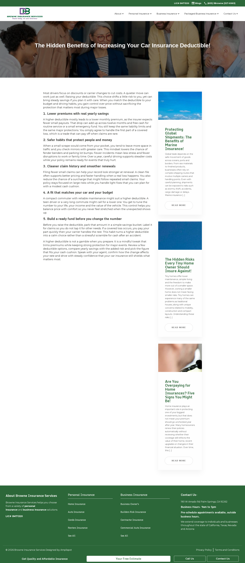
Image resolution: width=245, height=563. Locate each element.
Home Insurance (76, 504)
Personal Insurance (139, 13)
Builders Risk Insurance (133, 512)
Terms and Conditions (227, 550)
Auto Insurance (76, 512)
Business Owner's (130, 504)
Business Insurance (167, 13)
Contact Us (230, 13)
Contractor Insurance (132, 520)
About (118, 13)
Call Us (189, 558)
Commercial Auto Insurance (135, 528)
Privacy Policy (204, 550)
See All (71, 536)
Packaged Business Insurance (200, 13)
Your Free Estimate (128, 558)
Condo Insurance (77, 520)
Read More (179, 205)
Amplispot (66, 550)
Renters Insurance (77, 528)
